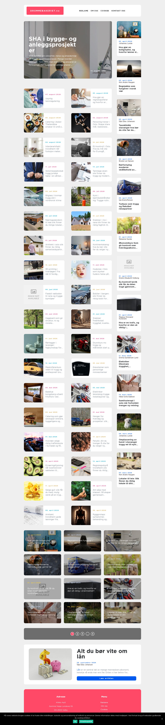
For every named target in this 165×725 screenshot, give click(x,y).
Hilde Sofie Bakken (127, 397)
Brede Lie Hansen (126, 161)
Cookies (104, 11)
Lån (78, 670)
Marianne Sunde (125, 239)
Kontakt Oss (118, 11)
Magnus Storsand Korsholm (126, 318)
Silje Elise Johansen (127, 121)
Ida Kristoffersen (126, 200)
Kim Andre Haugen (127, 82)
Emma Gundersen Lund (128, 358)
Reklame (83, 11)
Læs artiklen (106, 678)
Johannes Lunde (99, 73)
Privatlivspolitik (86, 721)
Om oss (94, 11)
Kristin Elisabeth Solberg (129, 278)
